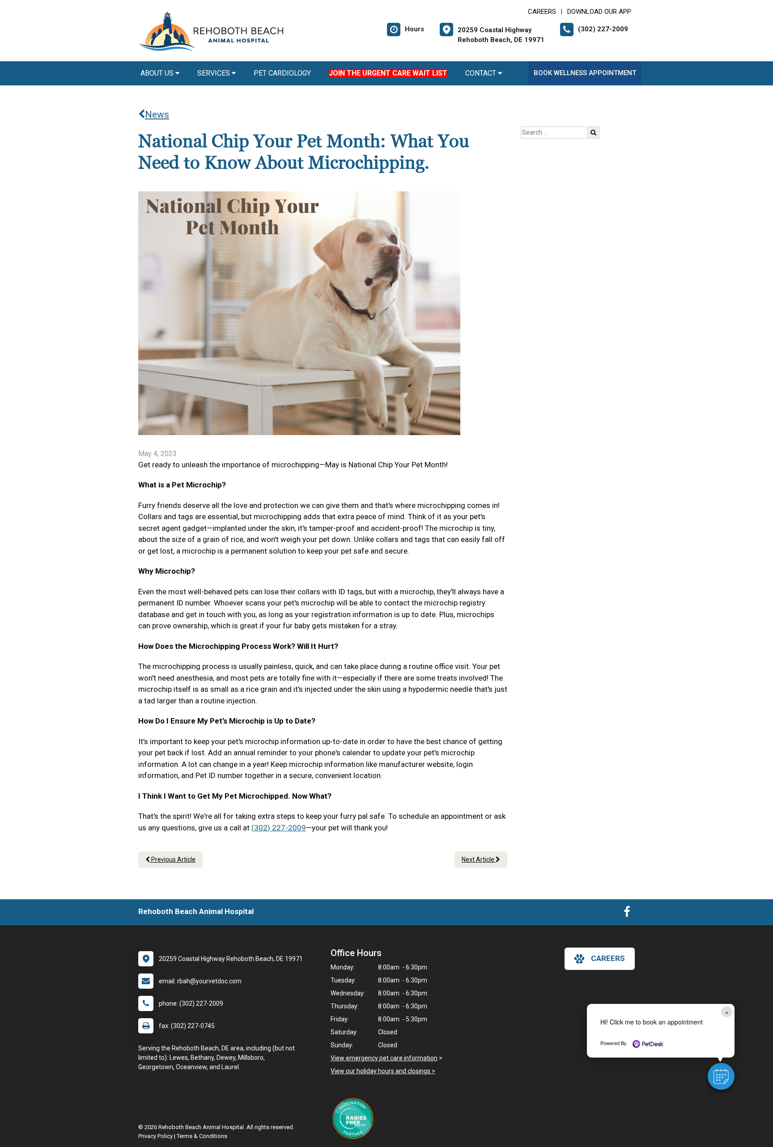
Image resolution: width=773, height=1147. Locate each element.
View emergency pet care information (384, 1058)
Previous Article (172, 859)
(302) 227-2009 (278, 827)
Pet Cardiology (282, 73)
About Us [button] (157, 73)
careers (608, 958)
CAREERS (542, 12)
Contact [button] (481, 73)
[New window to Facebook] (627, 913)
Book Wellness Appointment (585, 73)
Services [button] (214, 73)
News (157, 114)
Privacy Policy (155, 1136)
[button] (721, 1076)
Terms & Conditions (202, 1136)
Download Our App (599, 12)
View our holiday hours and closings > (383, 1071)
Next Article (479, 859)
